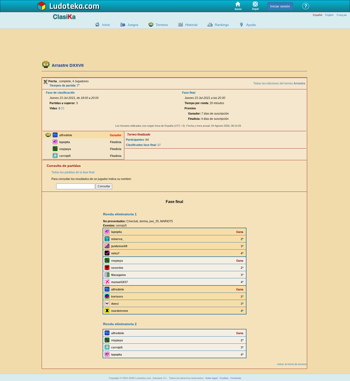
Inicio (106, 25)
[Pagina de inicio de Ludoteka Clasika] (96, 24)
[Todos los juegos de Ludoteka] (121, 24)
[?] (62, 108)
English (329, 15)
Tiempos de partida (62, 85)
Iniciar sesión (280, 6)
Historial (191, 25)
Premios (190, 108)
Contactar (235, 378)
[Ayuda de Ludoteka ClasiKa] (240, 24)
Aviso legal (211, 378)
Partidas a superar (62, 103)
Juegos (132, 25)
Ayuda (251, 25)
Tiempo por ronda (196, 103)
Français (342, 15)
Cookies (224, 378)
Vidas (53, 108)
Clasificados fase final (141, 145)
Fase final (188, 92)
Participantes (135, 139)
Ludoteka (66, 6)
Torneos (162, 25)
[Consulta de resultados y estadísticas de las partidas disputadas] (179, 24)
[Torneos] (150, 24)
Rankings (222, 25)
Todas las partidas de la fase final (73, 172)
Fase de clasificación (60, 92)
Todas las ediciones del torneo (279, 83)
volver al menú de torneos (292, 364)
